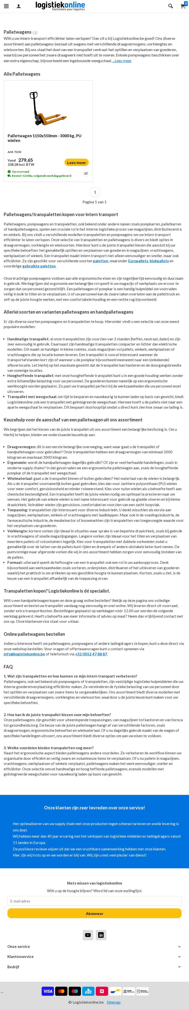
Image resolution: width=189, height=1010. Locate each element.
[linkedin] (101, 935)
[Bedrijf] (94, 966)
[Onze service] (94, 946)
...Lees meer (122, 60)
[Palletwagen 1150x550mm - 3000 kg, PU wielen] (48, 108)
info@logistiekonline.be (24, 654)
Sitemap (114, 1002)
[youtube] (88, 935)
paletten (100, 261)
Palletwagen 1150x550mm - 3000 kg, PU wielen (44, 138)
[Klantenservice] (94, 956)
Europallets (138, 261)
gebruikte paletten (39, 266)
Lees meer (76, 162)
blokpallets (159, 261)
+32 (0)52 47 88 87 (91, 654)
